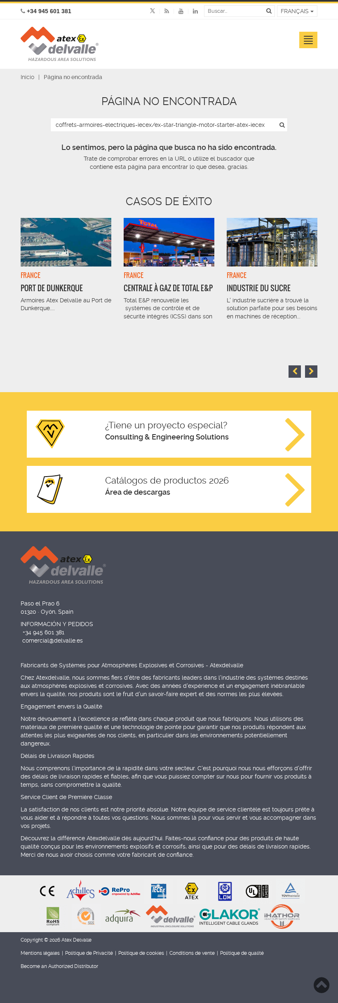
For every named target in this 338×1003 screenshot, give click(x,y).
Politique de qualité (242, 953)
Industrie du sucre (259, 288)
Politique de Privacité (89, 953)
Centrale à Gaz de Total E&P (168, 288)
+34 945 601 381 (43, 632)
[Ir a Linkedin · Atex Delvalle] (190, 11)
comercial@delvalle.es (52, 640)
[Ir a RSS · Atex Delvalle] (162, 11)
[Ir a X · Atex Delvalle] (152, 11)
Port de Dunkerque (52, 288)
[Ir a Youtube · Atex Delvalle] (176, 11)
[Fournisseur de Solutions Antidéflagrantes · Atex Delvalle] (60, 44)
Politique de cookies (141, 953)
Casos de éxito (169, 201)
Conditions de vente (192, 953)
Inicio (27, 77)
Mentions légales (40, 953)
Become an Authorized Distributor (59, 966)
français (295, 11)
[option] (65, 269)
